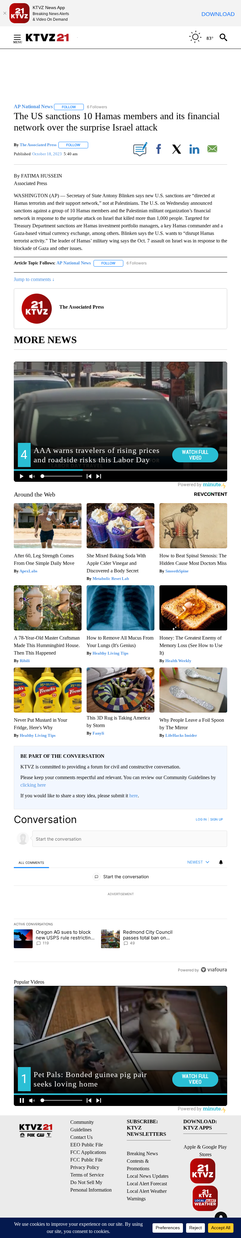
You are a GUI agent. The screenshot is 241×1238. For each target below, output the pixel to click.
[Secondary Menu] (22, 37)
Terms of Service (87, 1174)
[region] (120, 894)
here (133, 795)
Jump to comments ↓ (34, 279)
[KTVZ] (51, 37)
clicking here (33, 785)
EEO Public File (86, 1144)
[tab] (31, 862)
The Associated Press (38, 144)
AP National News (73, 263)
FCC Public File (86, 1159)
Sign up (216, 819)
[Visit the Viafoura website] (214, 969)
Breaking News (142, 1153)
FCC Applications (88, 1152)
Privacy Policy (84, 1167)
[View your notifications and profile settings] (221, 862)
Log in (201, 819)
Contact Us (81, 1137)
